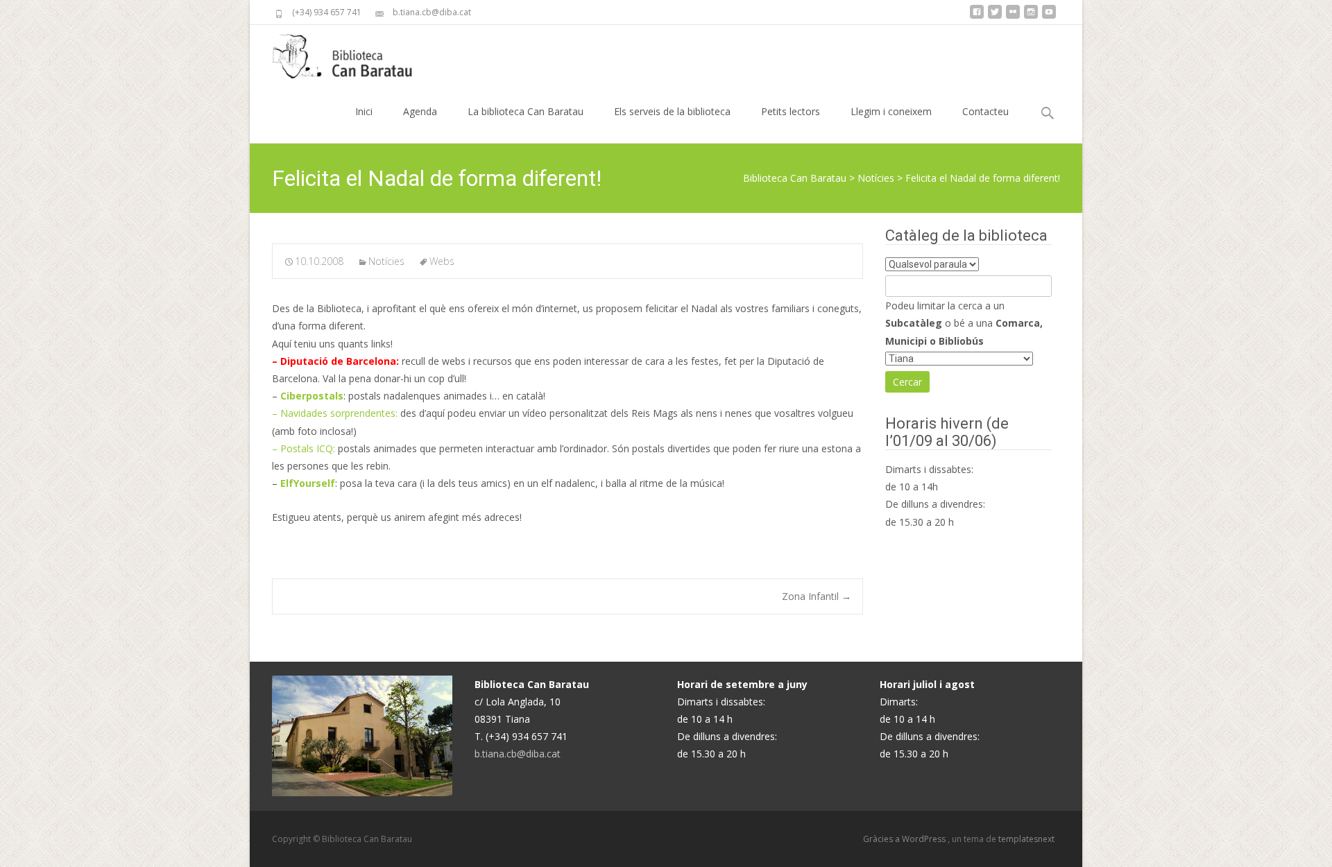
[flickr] (1013, 17)
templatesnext (1026, 839)
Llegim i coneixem (891, 111)
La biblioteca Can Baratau (525, 111)
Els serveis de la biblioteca (672, 111)
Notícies (875, 177)
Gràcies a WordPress (905, 839)
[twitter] (995, 17)
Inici (364, 111)
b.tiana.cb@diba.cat (518, 753)
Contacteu (985, 111)
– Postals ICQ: (303, 448)
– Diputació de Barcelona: (337, 361)
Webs (441, 261)
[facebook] (977, 17)
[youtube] (1049, 17)
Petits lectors (790, 111)
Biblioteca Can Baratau (794, 177)
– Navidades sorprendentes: (335, 413)
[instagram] (1031, 17)
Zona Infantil (816, 596)
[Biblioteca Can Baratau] (350, 52)
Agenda (420, 111)
